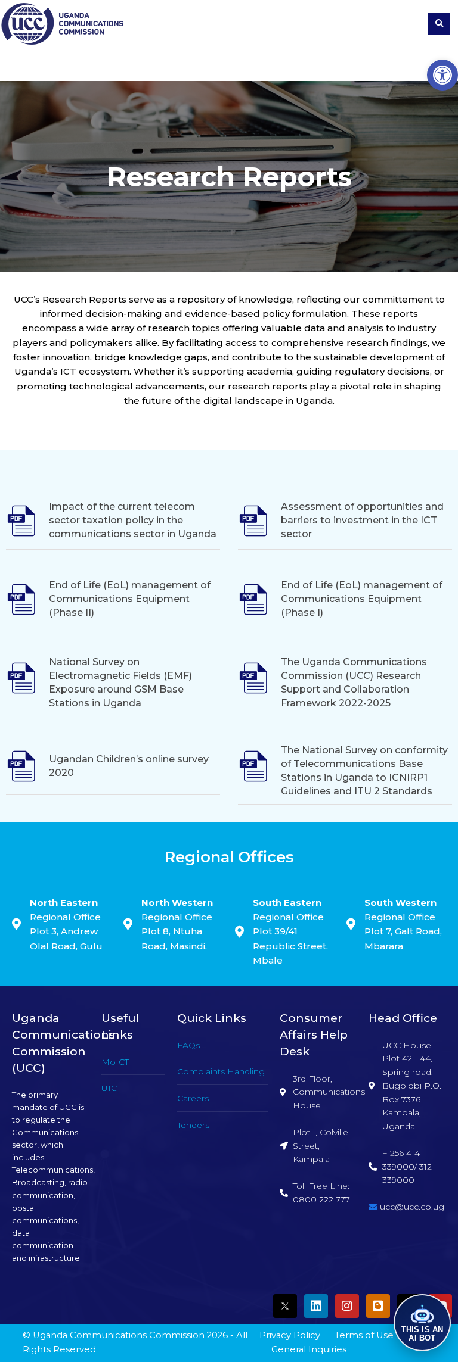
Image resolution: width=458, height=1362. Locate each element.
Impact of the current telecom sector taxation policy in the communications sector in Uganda (132, 520)
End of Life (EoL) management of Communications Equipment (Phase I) (361, 598)
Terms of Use (364, 1335)
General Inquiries (308, 1349)
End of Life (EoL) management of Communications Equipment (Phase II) (130, 598)
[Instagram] (347, 1306)
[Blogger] (378, 1306)
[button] (442, 75)
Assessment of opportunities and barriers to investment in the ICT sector (362, 520)
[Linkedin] (316, 1306)
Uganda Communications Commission (119, 1335)
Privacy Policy (289, 1335)
